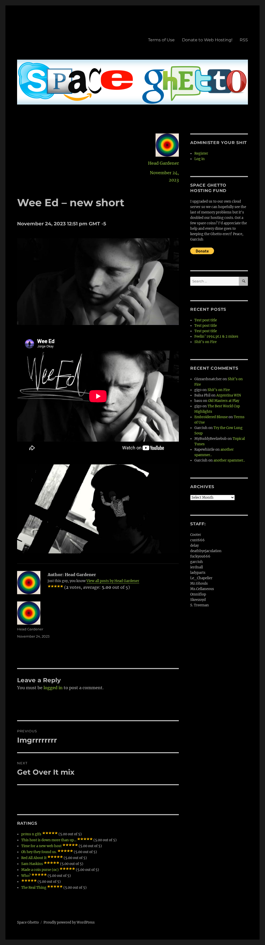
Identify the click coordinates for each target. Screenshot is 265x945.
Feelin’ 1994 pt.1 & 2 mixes (216, 336)
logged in (53, 687)
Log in (199, 159)
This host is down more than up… (48, 840)
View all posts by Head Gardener (112, 581)
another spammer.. (229, 460)
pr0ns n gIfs (31, 834)
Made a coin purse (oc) (40, 870)
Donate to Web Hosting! (207, 39)
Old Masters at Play (223, 401)
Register (201, 153)
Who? (26, 875)
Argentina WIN (228, 395)
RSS (244, 39)
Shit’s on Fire (205, 342)
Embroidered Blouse (211, 417)
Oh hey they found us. (39, 852)
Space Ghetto (28, 922)
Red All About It (34, 858)
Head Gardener (163, 163)
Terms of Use (161, 39)
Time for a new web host (41, 846)
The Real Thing (33, 887)
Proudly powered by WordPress (69, 922)
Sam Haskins (32, 864)
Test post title (205, 320)
